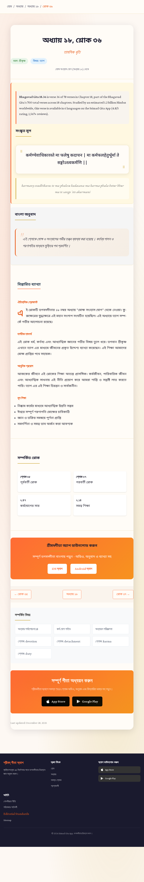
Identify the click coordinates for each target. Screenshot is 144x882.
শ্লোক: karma (103, 641)
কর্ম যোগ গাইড (64, 629)
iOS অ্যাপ (57, 568)
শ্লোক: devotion (27, 641)
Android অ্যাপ (83, 568)
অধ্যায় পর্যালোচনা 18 (28, 629)
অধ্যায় (19, 7)
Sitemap (7, 820)
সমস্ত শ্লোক (56, 780)
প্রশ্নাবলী (55, 785)
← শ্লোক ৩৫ (21, 594)
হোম (9, 7)
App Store (58, 701)
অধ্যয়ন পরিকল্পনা (103, 629)
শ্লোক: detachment (68, 641)
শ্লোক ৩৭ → (123, 594)
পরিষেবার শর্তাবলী (10, 807)
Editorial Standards (16, 814)
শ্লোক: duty (25, 653)
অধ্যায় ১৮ (33, 7)
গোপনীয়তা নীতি (10, 801)
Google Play (90, 701)
